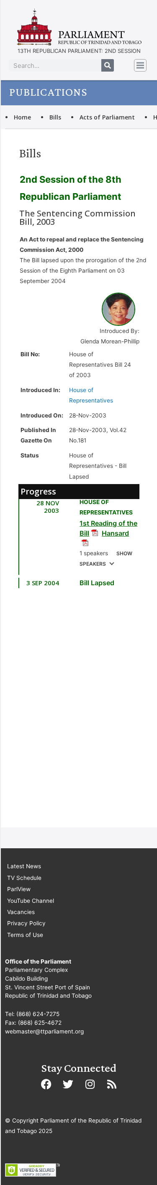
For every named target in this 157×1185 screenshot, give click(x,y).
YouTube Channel (30, 900)
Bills (55, 117)
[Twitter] (68, 1084)
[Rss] (111, 1084)
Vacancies (21, 912)
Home (22, 117)
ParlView (19, 889)
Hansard (115, 533)
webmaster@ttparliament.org (44, 1031)
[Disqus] (79, 712)
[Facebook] (46, 1084)
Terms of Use (25, 935)
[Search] (107, 65)
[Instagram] (90, 1084)
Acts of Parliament (107, 117)
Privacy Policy (26, 923)
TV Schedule (24, 877)
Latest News (24, 866)
